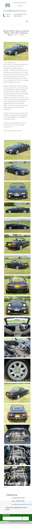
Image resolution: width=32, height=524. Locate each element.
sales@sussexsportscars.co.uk (16, 11)
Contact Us (6, 487)
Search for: (6, 515)
